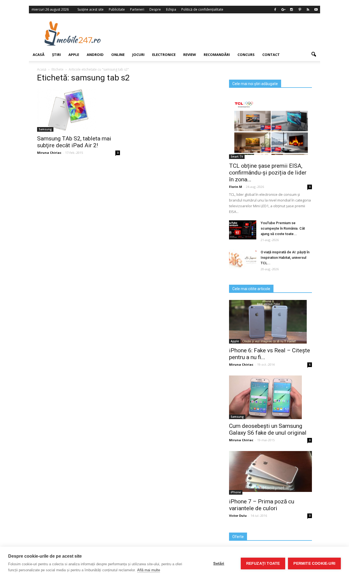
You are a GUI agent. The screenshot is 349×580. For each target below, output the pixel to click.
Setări (218, 563)
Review (189, 54)
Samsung (237, 417)
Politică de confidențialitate (202, 9)
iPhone (236, 492)
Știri (56, 54)
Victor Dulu (238, 515)
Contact (271, 54)
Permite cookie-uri (314, 563)
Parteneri (137, 9)
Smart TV (237, 156)
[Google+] (283, 9)
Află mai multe (148, 570)
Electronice (164, 54)
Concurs (246, 54)
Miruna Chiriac (241, 364)
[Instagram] (291, 9)
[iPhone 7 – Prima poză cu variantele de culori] (270, 471)
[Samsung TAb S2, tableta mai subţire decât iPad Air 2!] (78, 110)
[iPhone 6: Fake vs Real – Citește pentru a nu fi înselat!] (270, 322)
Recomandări (217, 54)
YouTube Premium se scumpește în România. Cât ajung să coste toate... (283, 228)
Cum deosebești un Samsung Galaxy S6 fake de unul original (267, 429)
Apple (73, 54)
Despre (155, 9)
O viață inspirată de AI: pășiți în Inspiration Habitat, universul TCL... (285, 257)
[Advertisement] (219, 33)
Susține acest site (90, 9)
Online (118, 54)
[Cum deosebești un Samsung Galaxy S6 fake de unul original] (270, 397)
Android (95, 54)
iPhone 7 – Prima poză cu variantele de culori (261, 505)
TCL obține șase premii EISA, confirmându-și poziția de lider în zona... (267, 173)
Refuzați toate (263, 563)
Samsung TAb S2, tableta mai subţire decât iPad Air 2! (74, 142)
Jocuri (138, 54)
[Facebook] (275, 9)
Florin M (235, 187)
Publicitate (117, 9)
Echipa (171, 9)
